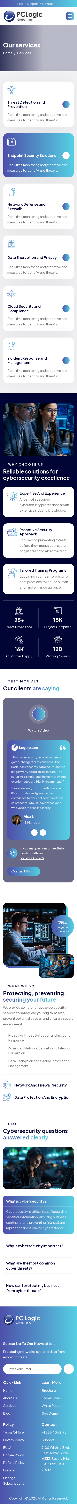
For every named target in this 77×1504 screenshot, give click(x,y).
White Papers (52, 1405)
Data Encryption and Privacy (32, 257)
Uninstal (9, 1470)
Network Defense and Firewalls (26, 206)
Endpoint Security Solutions (31, 155)
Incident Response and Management (27, 360)
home (8, 53)
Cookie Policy (13, 1455)
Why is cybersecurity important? (34, 1245)
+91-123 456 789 (32, 858)
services (9, 1405)
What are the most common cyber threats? (30, 1265)
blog (6, 1413)
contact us (20, 871)
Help (20, 3)
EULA (7, 1447)
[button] (70, 16)
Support (32, 3)
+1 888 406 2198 (54, 1432)
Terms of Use (13, 1432)
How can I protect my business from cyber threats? (32, 1288)
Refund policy (13, 1462)
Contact (48, 3)
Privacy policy (13, 1440)
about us (10, 1398)
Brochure (49, 1390)
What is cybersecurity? (26, 1201)
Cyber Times (51, 1398)
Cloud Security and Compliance (24, 308)
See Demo (50, 1413)
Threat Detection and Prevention (26, 104)
